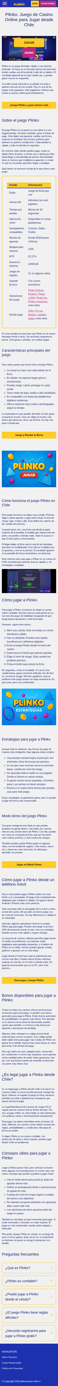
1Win (31, 311)
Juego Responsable (11, 1362)
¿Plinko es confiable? (21, 1281)
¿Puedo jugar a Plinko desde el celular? (21, 1296)
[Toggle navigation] (4, 3)
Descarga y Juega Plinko (29, 980)
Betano (32, 314)
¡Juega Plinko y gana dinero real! (29, 105)
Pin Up (39, 311)
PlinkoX (32, 294)
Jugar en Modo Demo (29, 864)
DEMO (35, 4)
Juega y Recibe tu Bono (29, 435)
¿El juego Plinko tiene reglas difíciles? (26, 1315)
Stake (31, 318)
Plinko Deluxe (36, 290)
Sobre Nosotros (9, 1357)
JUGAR (29, 42)
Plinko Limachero (37, 301)
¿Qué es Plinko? (17, 1268)
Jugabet (41, 314)
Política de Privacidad (12, 1368)
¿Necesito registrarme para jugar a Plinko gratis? (25, 1333)
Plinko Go (41, 297)
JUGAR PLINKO (48, 4)
